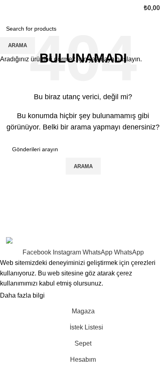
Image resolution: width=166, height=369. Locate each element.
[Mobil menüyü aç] (9, 8)
